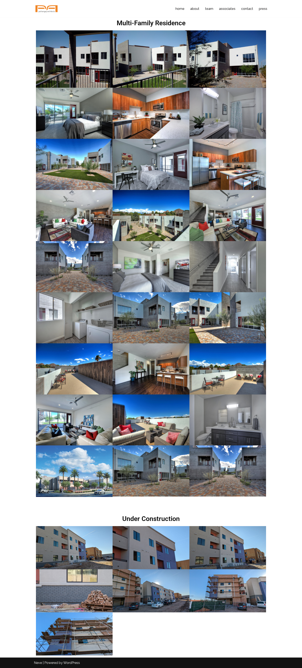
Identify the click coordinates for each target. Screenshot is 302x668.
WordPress (71, 663)
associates (227, 9)
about (194, 9)
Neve (38, 663)
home (179, 9)
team (209, 9)
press (263, 9)
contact (247, 9)
